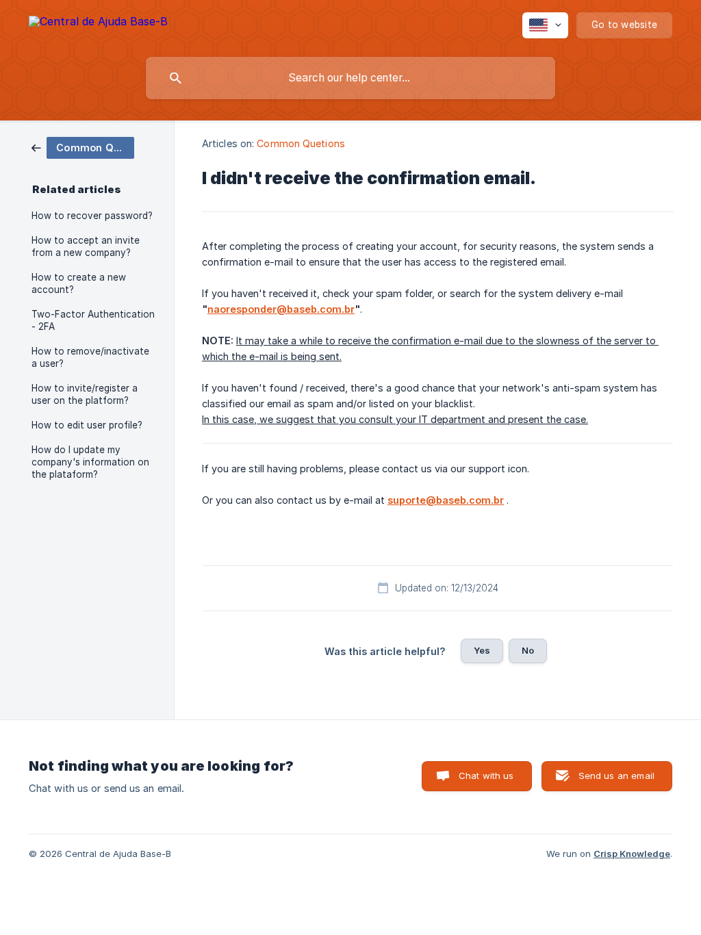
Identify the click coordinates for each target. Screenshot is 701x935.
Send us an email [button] (616, 775)
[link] (82, 146)
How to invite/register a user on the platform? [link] (84, 394)
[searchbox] (350, 78)
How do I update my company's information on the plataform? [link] (90, 462)
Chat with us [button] (486, 775)
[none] (98, 23)
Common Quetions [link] (301, 143)
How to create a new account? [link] (78, 283)
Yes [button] (482, 650)
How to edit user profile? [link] (86, 425)
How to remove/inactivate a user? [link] (90, 357)
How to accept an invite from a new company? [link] (85, 246)
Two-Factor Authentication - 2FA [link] (93, 320)
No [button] (528, 650)
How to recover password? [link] (92, 215)
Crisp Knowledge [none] (632, 853)
